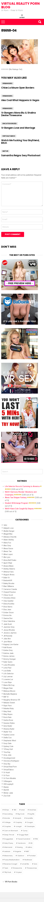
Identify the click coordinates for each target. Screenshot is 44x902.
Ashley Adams (9, 569)
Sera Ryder (7, 726)
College (7, 822)
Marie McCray (8, 685)
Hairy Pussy (8, 843)
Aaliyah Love (8, 528)
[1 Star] (2, 69)
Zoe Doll (6, 796)
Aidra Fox (7, 543)
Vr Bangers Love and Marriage (18, 128)
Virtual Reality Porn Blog (20, 5)
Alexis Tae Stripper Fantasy (16, 497)
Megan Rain (8, 688)
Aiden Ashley (8, 540)
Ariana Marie (8, 566)
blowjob (18, 818)
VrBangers (7, 83)
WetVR (5, 151)
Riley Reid (7, 711)
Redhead (28, 860)
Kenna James (8, 656)
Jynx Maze (7, 642)
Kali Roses (7, 647)
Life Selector (8, 673)
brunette (29, 818)
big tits (31, 814)
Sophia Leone (8, 735)
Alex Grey (7, 545)
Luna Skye (7, 682)
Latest (22, 17)
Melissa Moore (9, 691)
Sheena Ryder (8, 729)
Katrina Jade (8, 653)
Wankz (6, 787)
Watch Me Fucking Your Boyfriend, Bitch (20, 142)
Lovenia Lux (8, 679)
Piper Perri (7, 706)
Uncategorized (9, 123)
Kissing (20, 847)
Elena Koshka (8, 604)
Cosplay (18, 822)
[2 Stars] (3, 69)
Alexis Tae (7, 551)
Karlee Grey (8, 650)
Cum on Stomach (11, 830)
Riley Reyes (7, 714)
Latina (29, 847)
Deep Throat (9, 835)
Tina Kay (6, 752)
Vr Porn (6, 775)
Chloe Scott (8, 595)
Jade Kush (7, 624)
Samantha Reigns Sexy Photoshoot (20, 155)
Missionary (8, 855)
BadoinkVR (7, 580)
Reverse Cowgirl (10, 864)
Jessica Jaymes (9, 633)
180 (15, 810)
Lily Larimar (8, 676)
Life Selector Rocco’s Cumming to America (22, 486)
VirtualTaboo (8, 136)
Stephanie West (9, 740)
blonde (7, 818)
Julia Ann (7, 639)
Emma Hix (7, 615)
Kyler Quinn (7, 662)
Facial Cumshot (24, 839)
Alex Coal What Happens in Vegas (20, 100)
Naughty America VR (11, 700)
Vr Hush (6, 772)
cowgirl (19, 826)
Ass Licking (8, 814)
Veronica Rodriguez (11, 761)
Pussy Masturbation (12, 860)
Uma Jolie (7, 755)
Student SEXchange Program (16, 503)
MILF (27, 851)
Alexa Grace (8, 548)
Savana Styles (9, 723)
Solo (35, 864)
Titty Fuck (7, 872)
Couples (7, 826)
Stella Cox (7, 737)
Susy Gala (7, 743)
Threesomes (32, 868)
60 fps (6, 810)
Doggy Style (23, 835)
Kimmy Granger (9, 659)
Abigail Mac (8, 534)
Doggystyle (8, 839)
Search (40, 22)
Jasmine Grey (8, 627)
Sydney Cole (8, 746)
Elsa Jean (7, 609)
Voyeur (19, 872)
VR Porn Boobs (11, 882)
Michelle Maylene (10, 694)
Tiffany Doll (8, 749)
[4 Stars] (6, 69)
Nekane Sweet (9, 703)
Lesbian (7, 851)
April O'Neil (7, 563)
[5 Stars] (8, 69)
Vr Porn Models (9, 778)
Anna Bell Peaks (9, 560)
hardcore (22, 843)
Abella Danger (8, 531)
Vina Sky (6, 764)
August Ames (8, 575)
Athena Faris (8, 572)
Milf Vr (6, 697)
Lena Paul (7, 668)
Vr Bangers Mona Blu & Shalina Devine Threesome (18, 114)
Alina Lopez (8, 554)
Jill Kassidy (7, 636)
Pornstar (32, 855)
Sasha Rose (8, 720)
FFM (36, 839)
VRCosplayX (8, 784)
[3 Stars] (5, 69)
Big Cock (20, 814)
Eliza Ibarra (7, 607)
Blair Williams (8, 586)
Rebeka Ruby (8, 708)
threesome (17, 868)
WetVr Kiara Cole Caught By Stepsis (19, 509)
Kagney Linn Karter (10, 644)
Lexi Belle (7, 671)
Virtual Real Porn (10, 767)
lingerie (18, 851)
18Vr (5, 525)
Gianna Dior (8, 618)
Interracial (8, 847)
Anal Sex (32, 810)
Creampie (30, 826)
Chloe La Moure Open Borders (17, 87)
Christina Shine (9, 598)
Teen (6, 868)
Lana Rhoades (9, 665)
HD (31, 843)
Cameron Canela (10, 589)
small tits (25, 864)
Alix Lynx (6, 557)
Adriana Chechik (9, 537)
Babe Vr (6, 577)
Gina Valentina (9, 621)
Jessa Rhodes (9, 630)
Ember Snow (8, 612)
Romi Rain (7, 717)
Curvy (25, 830)
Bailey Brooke (8, 583)
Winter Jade (8, 793)
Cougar (30, 822)
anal (23, 810)
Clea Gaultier (8, 601)
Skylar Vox (7, 732)
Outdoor (20, 855)
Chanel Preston (9, 592)
